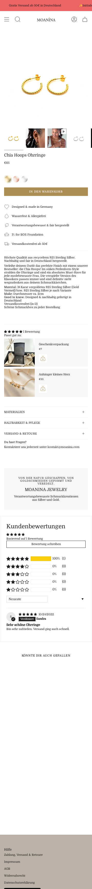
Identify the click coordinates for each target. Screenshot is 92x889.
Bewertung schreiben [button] (46, 544)
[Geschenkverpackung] (19, 353)
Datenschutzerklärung (19, 882)
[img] (28, 614)
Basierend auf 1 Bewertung (24, 538)
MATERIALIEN (14, 412)
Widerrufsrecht (14, 875)
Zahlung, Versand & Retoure (23, 855)
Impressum (12, 862)
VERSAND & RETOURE (20, 433)
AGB (7, 868)
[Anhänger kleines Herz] (19, 383)
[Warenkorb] (84, 19)
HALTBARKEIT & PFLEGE (22, 423)
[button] (13, 331)
